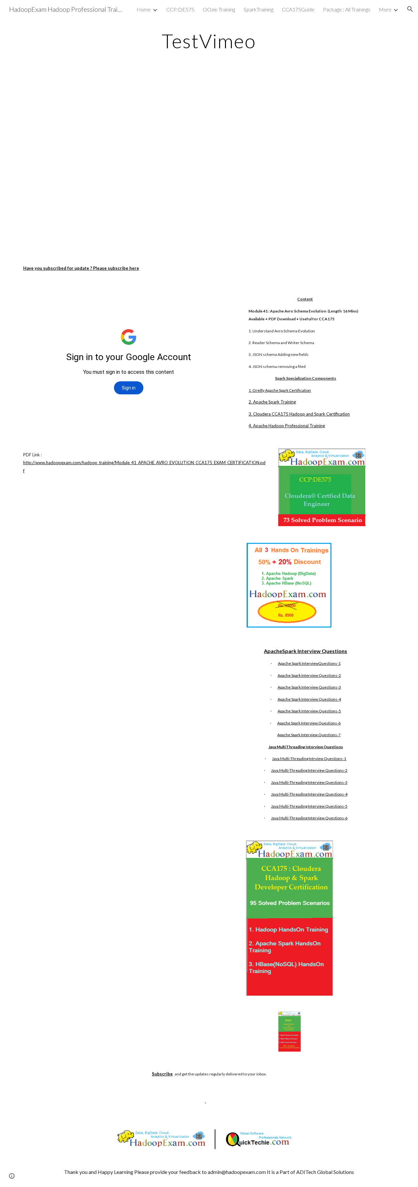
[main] (209, 40)
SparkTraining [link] (258, 9)
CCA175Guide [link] (298, 9)
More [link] (385, 9)
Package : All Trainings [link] (346, 9)
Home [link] (144, 9)
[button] (410, 9)
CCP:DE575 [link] (180, 9)
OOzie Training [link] (219, 9)
